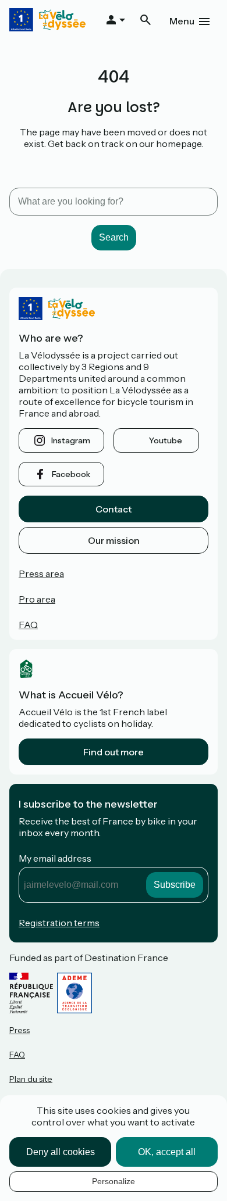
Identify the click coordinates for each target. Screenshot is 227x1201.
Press (19, 1030)
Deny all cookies (60, 1152)
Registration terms (59, 922)
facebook (71, 474)
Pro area (37, 599)
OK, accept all (167, 1152)
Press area (41, 573)
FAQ (28, 624)
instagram (70, 440)
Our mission (114, 540)
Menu (181, 21)
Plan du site (30, 1079)
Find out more (113, 752)
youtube (165, 440)
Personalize (113, 1181)
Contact (113, 509)
